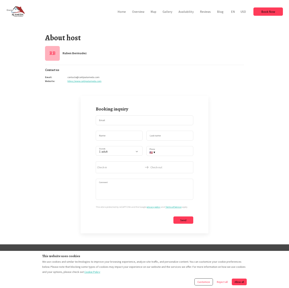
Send (183, 220)
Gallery (167, 12)
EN (233, 12)
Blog (220, 12)
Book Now (268, 12)
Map (153, 12)
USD (243, 12)
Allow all (239, 282)
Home (122, 12)
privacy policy (153, 206)
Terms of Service (173, 206)
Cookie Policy (92, 272)
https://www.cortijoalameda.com (84, 81)
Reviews (205, 12)
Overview (138, 12)
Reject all (222, 282)
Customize (203, 282)
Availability (186, 12)
